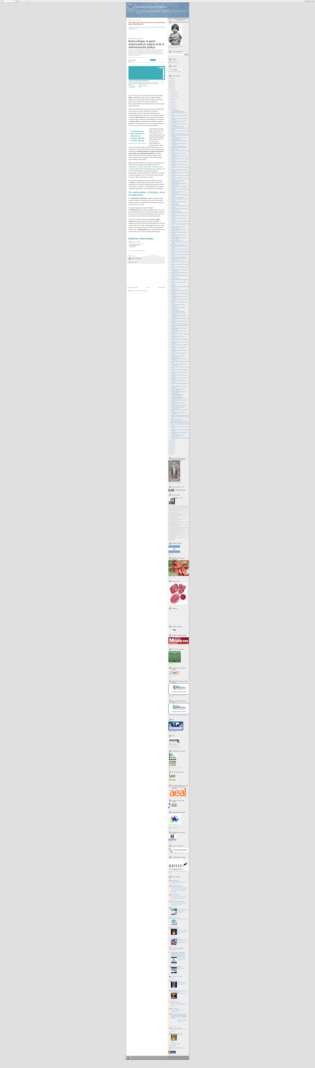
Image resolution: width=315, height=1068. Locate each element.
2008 (171, 453)
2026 (171, 78)
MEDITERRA (173, 1045)
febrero (172, 107)
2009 (171, 452)
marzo (172, 105)
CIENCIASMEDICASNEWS (176, 886)
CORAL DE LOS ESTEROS (176, 1028)
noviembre (173, 93)
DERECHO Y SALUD (175, 918)
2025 (171, 80)
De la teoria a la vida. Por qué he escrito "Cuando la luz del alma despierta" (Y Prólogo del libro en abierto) (182, 931)
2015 (171, 443)
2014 (171, 444)
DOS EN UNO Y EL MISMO (176, 949)
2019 (171, 89)
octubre (172, 95)
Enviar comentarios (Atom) (140, 290)
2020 (171, 87)
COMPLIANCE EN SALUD (182, 919)
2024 (171, 81)
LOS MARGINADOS (175, 894)
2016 (171, 441)
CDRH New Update (174, 204)
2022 (171, 84)
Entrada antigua (161, 287)
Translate (178, 71)
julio (172, 99)
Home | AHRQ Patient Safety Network (178, 146)
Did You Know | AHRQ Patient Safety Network (180, 323)
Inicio (147, 287)
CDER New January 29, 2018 (176, 240)
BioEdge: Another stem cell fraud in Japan (179, 405)
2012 (171, 447)
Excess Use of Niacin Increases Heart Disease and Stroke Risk (182, 958)
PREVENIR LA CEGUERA (176, 966)
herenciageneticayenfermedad (177, 901)
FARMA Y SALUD (174, 1008)
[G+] (141, 60)
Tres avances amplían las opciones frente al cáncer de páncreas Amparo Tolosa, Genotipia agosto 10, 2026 (179, 903)
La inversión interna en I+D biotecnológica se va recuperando (136, 245)
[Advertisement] (139, 275)
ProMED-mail (173, 284)
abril (172, 103)
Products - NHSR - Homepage (177, 419)
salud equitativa (180, 497)
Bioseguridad (174, 908)
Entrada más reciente (132, 287)
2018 (171, 90)
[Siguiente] (163, 73)
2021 (171, 86)
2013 (171, 446)
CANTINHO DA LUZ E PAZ (176, 1033)
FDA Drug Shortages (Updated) (177, 197)
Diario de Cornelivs (175, 928)
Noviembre (173, 977)
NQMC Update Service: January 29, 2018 (179, 257)
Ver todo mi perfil (171, 539)
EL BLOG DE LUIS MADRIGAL (177, 948)
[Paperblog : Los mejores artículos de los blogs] (172, 630)
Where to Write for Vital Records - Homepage (180, 422)
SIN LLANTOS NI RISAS (182, 993)
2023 (171, 83)
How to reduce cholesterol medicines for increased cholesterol (182, 1020)
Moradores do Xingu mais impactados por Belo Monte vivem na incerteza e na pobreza (179, 1004)
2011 (171, 449)
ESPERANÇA (179, 1034)
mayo (172, 102)
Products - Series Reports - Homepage (178, 133)
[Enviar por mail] (135, 60)
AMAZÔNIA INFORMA (175, 1002)
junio (172, 101)
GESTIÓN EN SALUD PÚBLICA (151, 7)
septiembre (173, 96)
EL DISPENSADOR (175, 880)
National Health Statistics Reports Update (179, 420)
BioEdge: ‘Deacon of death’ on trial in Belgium (179, 415)
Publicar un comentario (132, 262)
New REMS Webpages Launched (177, 126)
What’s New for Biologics (175, 211)
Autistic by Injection (175, 980)
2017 (171, 440)
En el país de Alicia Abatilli (176, 976)
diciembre (173, 92)
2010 (171, 450)
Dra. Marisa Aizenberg (175, 938)
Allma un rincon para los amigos (178, 1047)
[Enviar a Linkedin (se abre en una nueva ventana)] (131, 61)
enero (172, 108)
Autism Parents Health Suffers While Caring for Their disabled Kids (181, 983)
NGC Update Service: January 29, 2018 (179, 244)
